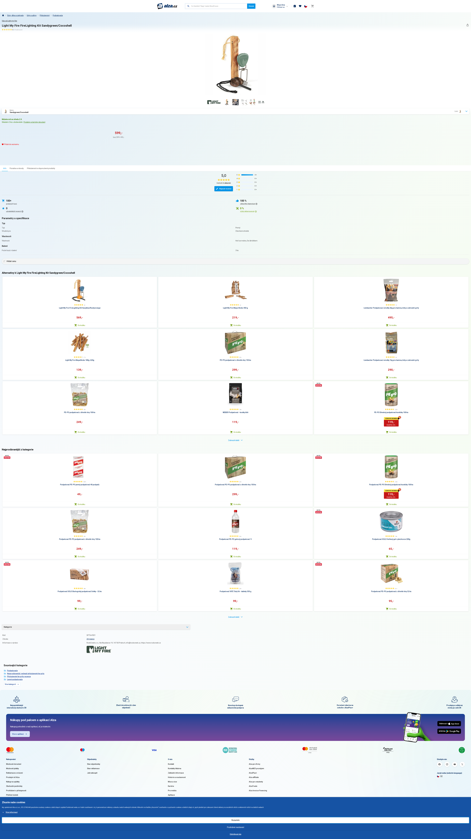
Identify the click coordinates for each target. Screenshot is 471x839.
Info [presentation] (4, 168)
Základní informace (176, 773)
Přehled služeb (12, 795)
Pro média (172, 791)
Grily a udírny (32, 15)
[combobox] (216, 6)
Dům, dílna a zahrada (15, 15)
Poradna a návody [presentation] (17, 168)
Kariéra (171, 786)
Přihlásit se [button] (281, 7)
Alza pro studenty (256, 782)
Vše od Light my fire (9, 21)
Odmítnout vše (235, 834)
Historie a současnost (177, 777)
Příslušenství (45, 15)
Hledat (251, 6)
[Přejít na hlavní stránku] (167, 6)
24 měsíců (90, 639)
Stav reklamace (93, 768)
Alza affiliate (254, 777)
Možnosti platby (12, 768)
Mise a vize (172, 782)
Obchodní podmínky (14, 786)
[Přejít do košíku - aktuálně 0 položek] (312, 6)
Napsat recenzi (225, 189)
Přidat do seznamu (11, 144)
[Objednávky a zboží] (294, 6)
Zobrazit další (233, 440)
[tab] (5, 168)
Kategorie (8, 627)
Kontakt (171, 764)
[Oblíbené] (300, 6)
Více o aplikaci (18, 734)
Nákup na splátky (13, 782)
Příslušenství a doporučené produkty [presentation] (41, 168)
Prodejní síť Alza (13, 777)
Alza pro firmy (254, 764)
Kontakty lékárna (174, 768)
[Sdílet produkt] (467, 25)
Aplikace (171, 795)
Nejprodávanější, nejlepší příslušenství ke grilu (25, 674)
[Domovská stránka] (3, 15)
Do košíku (81, 325)
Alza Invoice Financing (258, 791)
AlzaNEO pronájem (256, 768)
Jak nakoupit (92, 773)
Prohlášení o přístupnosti (16, 791)
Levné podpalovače (15, 679)
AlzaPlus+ (253, 773)
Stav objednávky (93, 764)
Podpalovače (58, 15)
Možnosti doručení (13, 764)
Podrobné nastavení (235, 827)
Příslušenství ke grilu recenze (19, 677)
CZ (441, 776)
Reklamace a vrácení (14, 773)
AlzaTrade (253, 786)
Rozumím (235, 820)
